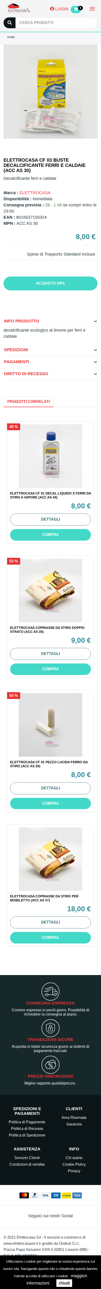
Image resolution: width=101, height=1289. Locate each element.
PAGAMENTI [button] (16, 361)
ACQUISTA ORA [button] (50, 283)
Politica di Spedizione (27, 1135)
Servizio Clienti (27, 1158)
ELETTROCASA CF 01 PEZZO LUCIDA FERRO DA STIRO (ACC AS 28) (49, 764)
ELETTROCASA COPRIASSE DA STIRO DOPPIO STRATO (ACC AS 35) (47, 630)
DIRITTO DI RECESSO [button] (26, 373)
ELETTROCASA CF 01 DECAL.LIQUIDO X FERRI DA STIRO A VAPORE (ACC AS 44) (50, 495)
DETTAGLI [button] (50, 519)
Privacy (74, 1171)
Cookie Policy (74, 1164)
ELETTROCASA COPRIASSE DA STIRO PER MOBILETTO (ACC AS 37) (44, 898)
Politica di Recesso (27, 1129)
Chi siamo (74, 1158)
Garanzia (74, 1124)
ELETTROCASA (34, 192)
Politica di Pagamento (27, 1122)
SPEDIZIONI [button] (16, 349)
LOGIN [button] (61, 9)
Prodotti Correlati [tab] (28, 402)
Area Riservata (74, 1118)
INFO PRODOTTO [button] (21, 321)
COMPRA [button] (50, 535)
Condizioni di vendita (27, 1164)
